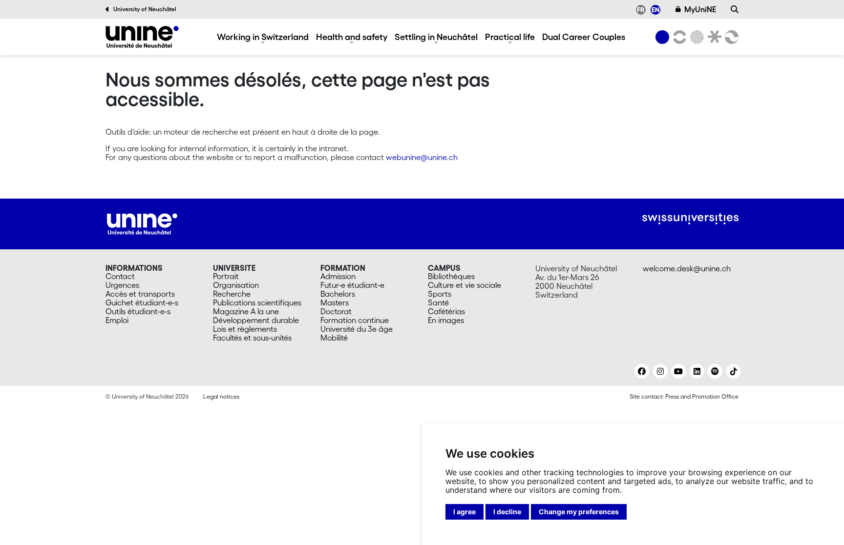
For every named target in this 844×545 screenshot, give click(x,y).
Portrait (226, 276)
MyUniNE (700, 9)
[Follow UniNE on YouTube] (678, 371)
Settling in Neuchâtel (436, 36)
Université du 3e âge (356, 328)
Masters (334, 302)
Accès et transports (140, 293)
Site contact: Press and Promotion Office (684, 396)
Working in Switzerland (263, 36)
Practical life (510, 36)
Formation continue (354, 320)
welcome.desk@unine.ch (687, 268)
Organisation (236, 285)
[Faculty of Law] (712, 37)
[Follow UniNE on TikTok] (733, 371)
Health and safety (351, 36)
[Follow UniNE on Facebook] (641, 371)
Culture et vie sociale (464, 285)
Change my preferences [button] (579, 511)
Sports (439, 293)
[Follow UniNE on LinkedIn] (697, 371)
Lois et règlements (245, 328)
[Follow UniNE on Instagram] (660, 371)
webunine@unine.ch (422, 157)
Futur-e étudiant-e (352, 285)
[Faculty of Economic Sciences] (730, 37)
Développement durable (256, 320)
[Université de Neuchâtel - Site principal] (142, 223)
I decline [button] (507, 511)
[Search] (734, 9)
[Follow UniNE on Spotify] (715, 371)
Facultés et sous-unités (252, 337)
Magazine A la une (246, 311)
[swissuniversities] (690, 218)
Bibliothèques (451, 276)
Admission (338, 276)
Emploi (117, 320)
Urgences (122, 285)
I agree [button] (464, 511)
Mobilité (334, 337)
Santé (438, 302)
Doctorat (336, 311)
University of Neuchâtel (144, 9)
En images (446, 320)
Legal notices (221, 396)
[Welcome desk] (142, 37)
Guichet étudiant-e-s (142, 302)
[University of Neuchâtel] (662, 37)
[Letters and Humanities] (678, 37)
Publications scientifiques (257, 302)
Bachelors (337, 293)
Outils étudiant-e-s (138, 311)
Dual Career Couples (583, 36)
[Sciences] (695, 37)
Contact (120, 276)
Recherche (232, 293)
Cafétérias (446, 311)
